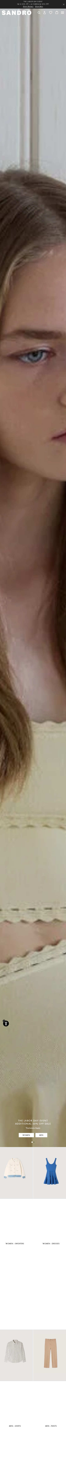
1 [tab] (32, 1142)
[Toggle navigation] (62, 12)
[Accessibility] (6, 1023)
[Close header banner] (63, 4)
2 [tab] (34, 1142)
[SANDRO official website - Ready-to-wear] (16, 12)
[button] (44, 12)
